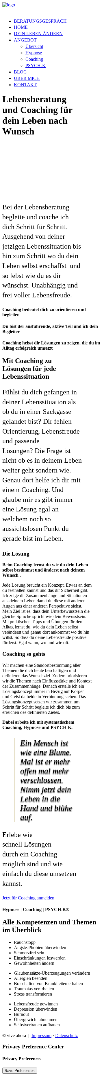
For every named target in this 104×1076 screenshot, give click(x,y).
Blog (20, 71)
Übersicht (34, 46)
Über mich (27, 78)
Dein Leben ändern (38, 33)
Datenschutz (66, 1035)
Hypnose (33, 52)
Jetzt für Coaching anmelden (28, 897)
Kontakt (25, 84)
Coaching (34, 59)
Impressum (41, 1035)
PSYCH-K (35, 65)
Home (21, 27)
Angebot (25, 39)
